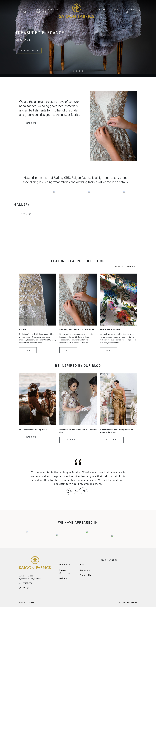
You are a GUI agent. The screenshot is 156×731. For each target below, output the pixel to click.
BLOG (115, 9)
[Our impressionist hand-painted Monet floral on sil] (105, 581)
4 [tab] (83, 71)
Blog (82, 564)
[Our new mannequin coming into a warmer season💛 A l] (118, 581)
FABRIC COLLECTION (40, 10)
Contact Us (85, 575)
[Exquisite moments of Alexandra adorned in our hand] (105, 573)
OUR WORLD (23, 10)
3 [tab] (80, 71)
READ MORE (31, 123)
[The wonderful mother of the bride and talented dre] (131, 566)
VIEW (28, 350)
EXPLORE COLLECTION (28, 51)
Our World (64, 564)
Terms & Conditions (26, 602)
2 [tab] (76, 71)
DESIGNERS (53, 9)
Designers (85, 570)
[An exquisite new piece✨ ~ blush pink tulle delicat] (118, 566)
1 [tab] (73, 71)
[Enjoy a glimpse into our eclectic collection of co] (131, 581)
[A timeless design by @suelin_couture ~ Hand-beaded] (118, 573)
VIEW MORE (26, 214)
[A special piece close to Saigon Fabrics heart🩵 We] (131, 573)
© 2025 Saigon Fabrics (128, 602)
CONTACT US (130, 10)
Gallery (63, 578)
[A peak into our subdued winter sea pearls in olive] (105, 566)
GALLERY (101, 9)
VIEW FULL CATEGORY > (126, 267)
